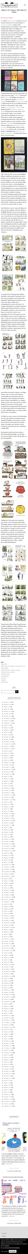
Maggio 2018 (7, 909)
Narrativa (3, 678)
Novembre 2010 (8, 1101)
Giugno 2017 (7, 929)
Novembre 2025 (8, 718)
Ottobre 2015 (7, 974)
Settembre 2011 (8, 1078)
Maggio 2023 (7, 781)
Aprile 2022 (7, 809)
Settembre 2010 (8, 1106)
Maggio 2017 (7, 932)
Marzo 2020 (7, 862)
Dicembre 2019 (8, 869)
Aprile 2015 (7, 985)
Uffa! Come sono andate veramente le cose (13, 666)
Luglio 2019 (7, 878)
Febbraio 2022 (8, 813)
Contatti (4, 1233)
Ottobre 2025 (7, 721)
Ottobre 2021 (7, 823)
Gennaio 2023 (7, 790)
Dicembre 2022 (8, 792)
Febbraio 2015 (7, 990)
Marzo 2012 (7, 1064)
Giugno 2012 (7, 1057)
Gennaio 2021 (7, 841)
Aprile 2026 (7, 707)
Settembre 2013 (8, 1027)
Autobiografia (5, 676)
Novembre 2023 (8, 769)
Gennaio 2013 (7, 1043)
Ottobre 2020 (7, 848)
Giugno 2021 (7, 830)
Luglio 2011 (7, 1083)
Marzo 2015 (7, 987)
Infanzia (3, 680)
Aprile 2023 (7, 783)
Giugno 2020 (7, 855)
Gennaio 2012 (7, 1069)
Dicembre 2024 (8, 741)
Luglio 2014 (7, 1004)
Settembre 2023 (8, 774)
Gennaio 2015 (7, 992)
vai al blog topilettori (14, 1223)
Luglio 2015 (7, 978)
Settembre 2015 (8, 976)
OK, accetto (4, 1251)
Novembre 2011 (8, 1073)
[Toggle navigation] (25, 4)
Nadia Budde (4, 668)
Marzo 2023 (7, 786)
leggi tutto (9, 1164)
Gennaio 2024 (7, 765)
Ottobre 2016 (7, 948)
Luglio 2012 (7, 1055)
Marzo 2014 (7, 1013)
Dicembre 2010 (8, 1099)
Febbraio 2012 (7, 1066)
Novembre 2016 (8, 946)
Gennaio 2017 (7, 941)
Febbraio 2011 (7, 1094)
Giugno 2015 (7, 981)
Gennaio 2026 (7, 714)
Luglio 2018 (7, 904)
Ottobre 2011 (7, 1076)
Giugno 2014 (7, 1006)
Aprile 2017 (7, 934)
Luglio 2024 (7, 751)
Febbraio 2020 (8, 864)
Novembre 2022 (8, 795)
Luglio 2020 (7, 853)
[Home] (9, 4)
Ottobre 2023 (7, 772)
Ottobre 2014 (7, 999)
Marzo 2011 (7, 1092)
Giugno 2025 (7, 727)
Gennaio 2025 (7, 739)
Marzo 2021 (7, 837)
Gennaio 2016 (7, 967)
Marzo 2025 (7, 734)
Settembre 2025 (8, 723)
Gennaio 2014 (7, 1018)
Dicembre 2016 (8, 943)
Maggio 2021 (7, 832)
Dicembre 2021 (8, 818)
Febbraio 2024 (8, 762)
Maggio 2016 (7, 957)
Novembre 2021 (8, 820)
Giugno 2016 (7, 955)
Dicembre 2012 (8, 1045)
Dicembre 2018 (8, 895)
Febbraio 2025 (8, 737)
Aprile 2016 (7, 960)
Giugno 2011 (7, 1085)
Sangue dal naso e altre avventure (10, 670)
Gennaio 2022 (7, 816)
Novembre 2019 (8, 871)
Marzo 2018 (7, 913)
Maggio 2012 (7, 1059)
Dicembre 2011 (8, 1071)
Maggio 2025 (7, 730)
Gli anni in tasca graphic (8, 672)
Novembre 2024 (8, 744)
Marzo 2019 (7, 888)
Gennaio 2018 (7, 918)
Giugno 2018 (7, 906)
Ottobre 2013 (7, 1025)
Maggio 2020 (7, 858)
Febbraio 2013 (7, 1041)
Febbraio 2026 (8, 711)
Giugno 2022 (7, 804)
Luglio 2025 (7, 725)
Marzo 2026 (7, 709)
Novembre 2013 (8, 1022)
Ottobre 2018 (7, 899)
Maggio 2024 (7, 755)
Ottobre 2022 (7, 797)
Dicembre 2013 (8, 1020)
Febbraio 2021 (7, 839)
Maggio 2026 (7, 704)
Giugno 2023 (7, 779)
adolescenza (4, 682)
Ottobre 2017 (7, 925)
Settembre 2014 (8, 1001)
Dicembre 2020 (8, 844)
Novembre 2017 (8, 922)
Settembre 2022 (8, 799)
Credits (4, 1236)
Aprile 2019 (7, 885)
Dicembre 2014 (8, 994)
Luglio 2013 (7, 1029)
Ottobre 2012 (7, 1050)
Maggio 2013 (7, 1034)
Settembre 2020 (8, 850)
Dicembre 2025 (8, 716)
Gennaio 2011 (7, 1097)
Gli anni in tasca (5, 674)
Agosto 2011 (7, 1080)
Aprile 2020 (7, 860)
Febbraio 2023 (8, 788)
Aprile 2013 (7, 1036)
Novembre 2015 (8, 971)
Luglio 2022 (7, 802)
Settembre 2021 (8, 825)
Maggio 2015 (7, 983)
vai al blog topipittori (14, 1171)
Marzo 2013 (7, 1039)
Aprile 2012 (7, 1062)
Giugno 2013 (7, 1032)
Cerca (17, 691)
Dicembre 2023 (8, 767)
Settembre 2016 (8, 950)
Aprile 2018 (7, 911)
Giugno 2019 (7, 881)
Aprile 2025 (7, 732)
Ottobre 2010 (7, 1104)
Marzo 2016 (7, 962)
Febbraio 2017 (7, 939)
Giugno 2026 (7, 702)
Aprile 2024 (7, 758)
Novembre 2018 (8, 897)
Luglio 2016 (7, 953)
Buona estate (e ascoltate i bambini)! (11, 1124)
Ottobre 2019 (7, 874)
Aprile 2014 (7, 1011)
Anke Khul (4, 664)
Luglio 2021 (7, 827)
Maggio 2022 (7, 806)
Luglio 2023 (7, 776)
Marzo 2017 (7, 936)
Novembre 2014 (8, 997)
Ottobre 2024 (7, 746)
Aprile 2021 (7, 834)
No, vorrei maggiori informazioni (10, 1247)
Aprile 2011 (7, 1090)
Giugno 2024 (7, 753)
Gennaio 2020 (7, 867)
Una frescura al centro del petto (13, 1177)
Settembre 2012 (8, 1052)
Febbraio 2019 (8, 890)
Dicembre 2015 (8, 969)
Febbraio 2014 (8, 1015)
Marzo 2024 (7, 760)
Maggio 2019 (7, 883)
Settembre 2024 (8, 748)
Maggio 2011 (7, 1087)
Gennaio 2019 (7, 892)
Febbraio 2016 (8, 964)
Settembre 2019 (8, 876)
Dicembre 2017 (8, 920)
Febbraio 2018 (7, 916)
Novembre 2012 (8, 1048)
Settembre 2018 (8, 902)
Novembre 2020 (8, 846)
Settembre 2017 (8, 927)
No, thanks (12, 1251)
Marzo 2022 (7, 811)
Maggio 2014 (7, 1008)
